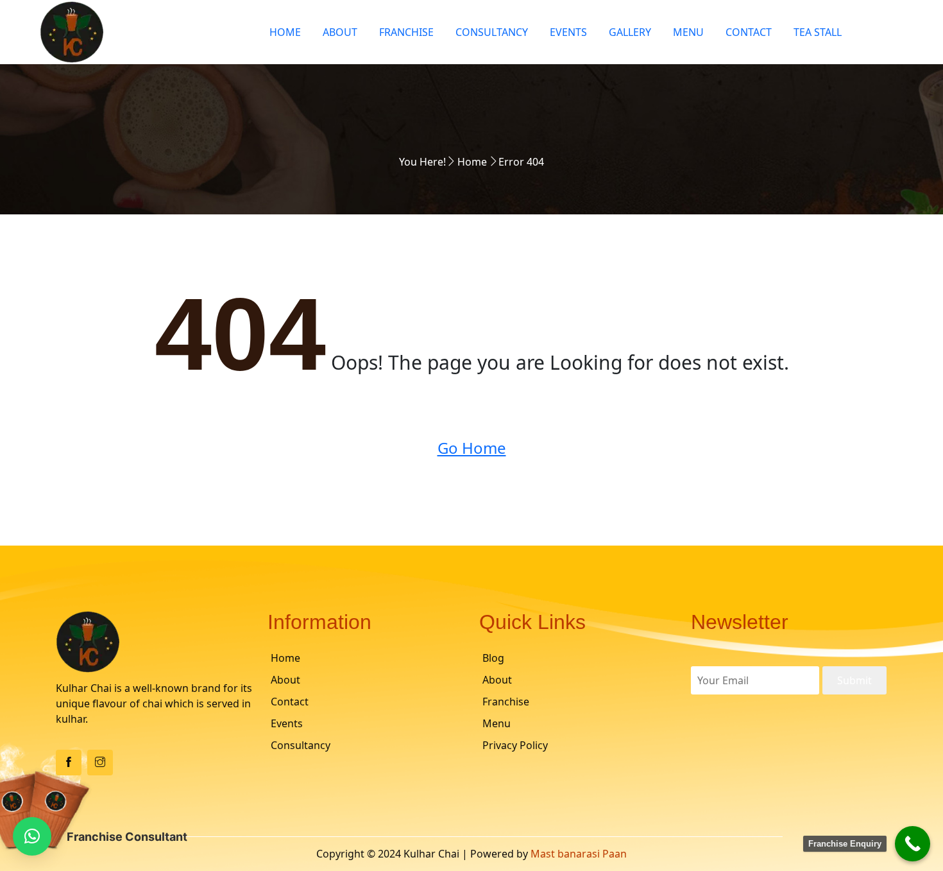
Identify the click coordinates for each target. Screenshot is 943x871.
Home (285, 32)
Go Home (472, 447)
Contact (749, 32)
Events (568, 32)
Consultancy (491, 32)
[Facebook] (68, 762)
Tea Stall (818, 32)
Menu (688, 32)
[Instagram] (100, 762)
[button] (32, 836)
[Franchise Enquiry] (912, 843)
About (340, 32)
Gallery (630, 32)
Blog (493, 658)
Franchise (406, 32)
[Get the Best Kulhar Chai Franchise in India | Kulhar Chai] (142, 32)
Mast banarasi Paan (579, 854)
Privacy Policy (515, 745)
